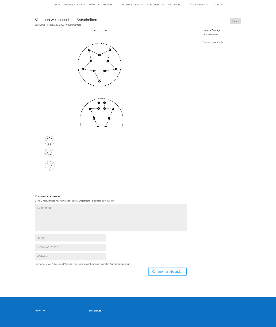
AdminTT (43, 24)
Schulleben (154, 5)
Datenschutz (95, 311)
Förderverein (197, 5)
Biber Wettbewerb (211, 34)
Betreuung (174, 5)
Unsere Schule (73, 5)
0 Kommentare (73, 24)
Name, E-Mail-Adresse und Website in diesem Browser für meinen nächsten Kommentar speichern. (85, 264)
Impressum (40, 310)
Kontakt (217, 5)
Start (57, 5)
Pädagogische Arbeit (101, 5)
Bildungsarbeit (131, 5)
